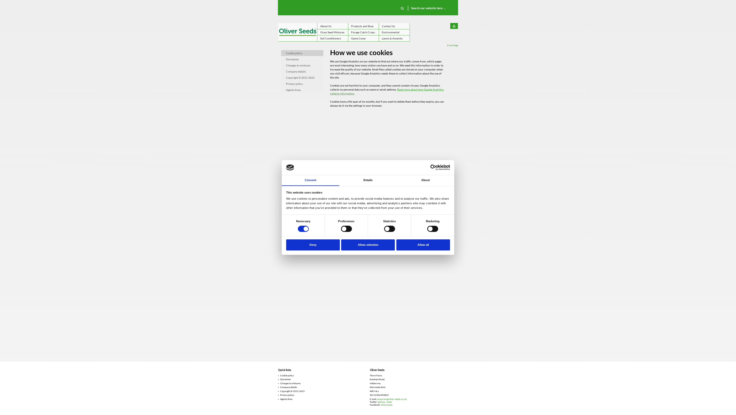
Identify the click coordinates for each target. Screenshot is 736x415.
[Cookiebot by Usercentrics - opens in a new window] (433, 167)
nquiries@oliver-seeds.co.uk (392, 399)
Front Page (452, 45)
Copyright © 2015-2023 (300, 77)
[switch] (346, 229)
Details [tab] (368, 180)
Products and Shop (362, 26)
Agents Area (293, 89)
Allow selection (368, 244)
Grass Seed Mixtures (332, 32)
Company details (296, 71)
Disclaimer (292, 59)
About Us (325, 26)
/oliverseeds (387, 404)
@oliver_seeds (385, 401)
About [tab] (425, 180)
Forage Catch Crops (363, 32)
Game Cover (358, 38)
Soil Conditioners (330, 38)
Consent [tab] (310, 180)
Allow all (423, 244)
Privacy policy (294, 83)
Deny (313, 244)
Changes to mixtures (298, 65)
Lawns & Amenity (392, 38)
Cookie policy (294, 53)
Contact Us (388, 26)
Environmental (390, 32)
